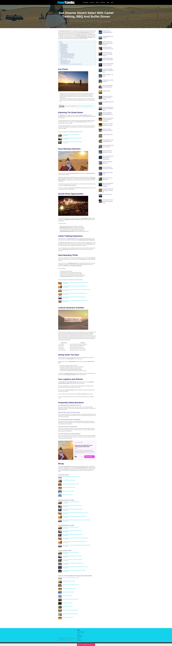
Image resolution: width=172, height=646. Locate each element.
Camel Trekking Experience (64, 47)
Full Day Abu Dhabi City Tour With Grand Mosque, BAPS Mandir (73, 570)
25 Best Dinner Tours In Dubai (67, 617)
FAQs (68, 638)
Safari (104, 21)
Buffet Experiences (74, 21)
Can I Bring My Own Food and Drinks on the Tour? (68, 53)
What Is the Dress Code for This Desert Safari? (67, 54)
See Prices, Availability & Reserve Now (85, 644)
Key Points (61, 43)
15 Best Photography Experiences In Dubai (70, 613)
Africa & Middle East (65, 21)
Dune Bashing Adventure (63, 45)
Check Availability (89, 456)
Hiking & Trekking (99, 21)
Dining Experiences (82, 21)
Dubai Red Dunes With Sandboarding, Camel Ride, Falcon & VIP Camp (75, 566)
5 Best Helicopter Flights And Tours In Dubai (70, 599)
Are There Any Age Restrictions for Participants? (67, 55)
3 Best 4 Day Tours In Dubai (67, 606)
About (78, 638)
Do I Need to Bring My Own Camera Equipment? (67, 57)
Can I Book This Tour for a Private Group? (67, 56)
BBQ (69, 21)
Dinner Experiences (89, 21)
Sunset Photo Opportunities (64, 46)
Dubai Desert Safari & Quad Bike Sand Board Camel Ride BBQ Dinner (75, 300)
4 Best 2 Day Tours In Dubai (67, 494)
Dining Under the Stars (63, 50)
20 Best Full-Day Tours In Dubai (68, 491)
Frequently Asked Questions (64, 52)
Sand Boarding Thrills (63, 48)
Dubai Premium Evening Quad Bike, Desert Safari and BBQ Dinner (74, 296)
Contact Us (79, 640)
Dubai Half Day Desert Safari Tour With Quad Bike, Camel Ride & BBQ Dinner (76, 289)
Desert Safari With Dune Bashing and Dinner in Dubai (71, 505)
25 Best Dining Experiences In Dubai (68, 487)
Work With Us (72, 638)
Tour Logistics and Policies (64, 51)
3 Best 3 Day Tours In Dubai (67, 602)
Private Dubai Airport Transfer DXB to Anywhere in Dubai (72, 563)
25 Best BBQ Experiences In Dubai (68, 480)
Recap (61, 58)
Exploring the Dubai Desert (64, 44)
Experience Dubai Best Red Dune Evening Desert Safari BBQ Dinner (74, 516)
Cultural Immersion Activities (64, 49)
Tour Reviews (108, 21)
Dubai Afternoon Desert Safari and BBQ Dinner (70, 134)
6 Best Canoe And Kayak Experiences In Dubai (70, 483)
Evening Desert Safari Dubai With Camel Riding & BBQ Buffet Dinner (74, 293)
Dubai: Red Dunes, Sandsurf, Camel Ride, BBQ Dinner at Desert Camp (75, 282)
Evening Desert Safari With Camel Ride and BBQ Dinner (72, 141)
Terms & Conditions (62, 638)
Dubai (95, 21)
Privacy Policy (79, 636)
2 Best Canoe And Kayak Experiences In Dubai (70, 476)
